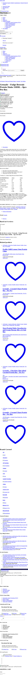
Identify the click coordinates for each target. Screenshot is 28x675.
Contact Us (7, 27)
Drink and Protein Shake (10, 81)
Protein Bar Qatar (7, 614)
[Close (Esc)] (4, 673)
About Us (5, 20)
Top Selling (5, 28)
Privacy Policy (8, 26)
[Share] (3, 673)
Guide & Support (6, 21)
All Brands (5, 75)
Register (4, 45)
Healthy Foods (20, 324)
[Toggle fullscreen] (1, 673)
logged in (8, 237)
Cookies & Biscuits (12, 324)
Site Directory (6, 7)
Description (5, 147)
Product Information (7, 211)
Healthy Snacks (16, 245)
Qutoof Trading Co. (17, 656)
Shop (4, 8)
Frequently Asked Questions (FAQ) (13, 22)
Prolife (22, 245)
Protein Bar (21, 284)
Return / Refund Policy (10, 23)
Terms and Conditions (10, 24)
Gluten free (10, 245)
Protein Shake (7, 209)
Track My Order (6, 6)
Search (4, 69)
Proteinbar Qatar (8, 656)
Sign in (4, 40)
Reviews (4, 218)
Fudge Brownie (22, 208)
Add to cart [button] (5, 258)
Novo (7, 325)
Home (4, 17)
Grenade (9, 75)
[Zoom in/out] (0, 673)
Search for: (2, 30)
